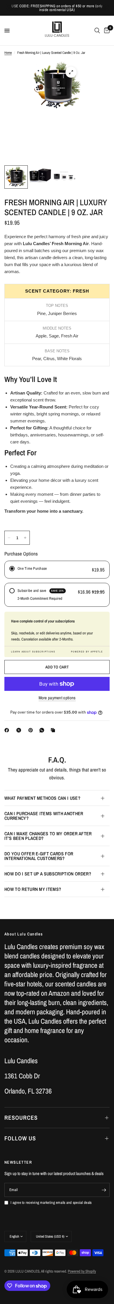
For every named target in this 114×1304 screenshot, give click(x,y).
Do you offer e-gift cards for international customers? (38, 855)
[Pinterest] (31, 730)
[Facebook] (7, 730)
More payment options (57, 697)
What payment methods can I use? (42, 798)
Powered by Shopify (82, 1271)
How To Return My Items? (32, 889)
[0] (106, 30)
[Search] (97, 30)
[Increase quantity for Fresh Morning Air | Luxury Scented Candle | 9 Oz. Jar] (25, 537)
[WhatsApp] (42, 730)
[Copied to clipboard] (54, 730)
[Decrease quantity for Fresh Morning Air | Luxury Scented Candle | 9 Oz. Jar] (9, 537)
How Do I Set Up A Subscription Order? (47, 873)
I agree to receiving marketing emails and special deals (51, 1202)
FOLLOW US (20, 1138)
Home (8, 52)
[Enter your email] (104, 1190)
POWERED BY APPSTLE (87, 651)
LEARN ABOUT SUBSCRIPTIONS (33, 651)
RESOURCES (21, 1117)
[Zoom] (71, 72)
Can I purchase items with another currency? (43, 815)
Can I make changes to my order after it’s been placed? (48, 835)
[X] (19, 730)
